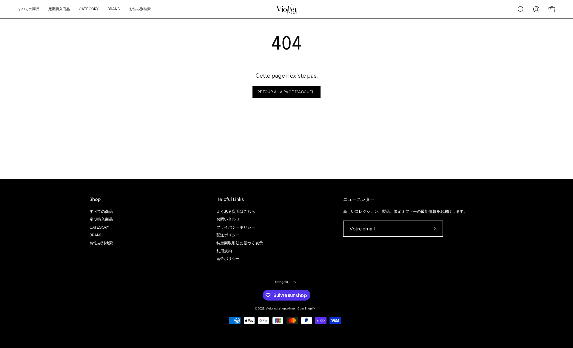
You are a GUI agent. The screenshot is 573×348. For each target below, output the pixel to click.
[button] (140, 9)
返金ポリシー (228, 258)
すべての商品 (101, 211)
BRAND (96, 235)
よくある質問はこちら (235, 211)
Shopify (310, 308)
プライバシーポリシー (235, 227)
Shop (95, 199)
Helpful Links (230, 199)
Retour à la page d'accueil (287, 92)
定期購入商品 (101, 219)
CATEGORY (100, 227)
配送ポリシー (228, 235)
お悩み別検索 (101, 243)
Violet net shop (276, 308)
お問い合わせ (228, 219)
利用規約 (224, 251)
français (281, 282)
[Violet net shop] (286, 9)
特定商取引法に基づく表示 (239, 243)
